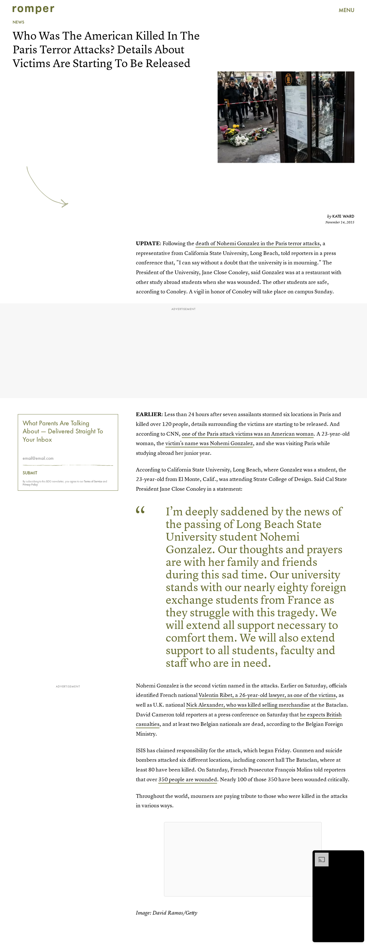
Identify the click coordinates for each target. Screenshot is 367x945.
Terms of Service (93, 481)
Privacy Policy (30, 484)
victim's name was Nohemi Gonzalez (209, 443)
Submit (30, 473)
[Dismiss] (357, 855)
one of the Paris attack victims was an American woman (248, 433)
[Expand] (318, 855)
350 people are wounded (187, 779)
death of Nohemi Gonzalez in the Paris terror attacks (258, 243)
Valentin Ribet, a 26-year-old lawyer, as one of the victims (267, 695)
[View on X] (242, 859)
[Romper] (33, 10)
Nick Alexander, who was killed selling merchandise (248, 704)
